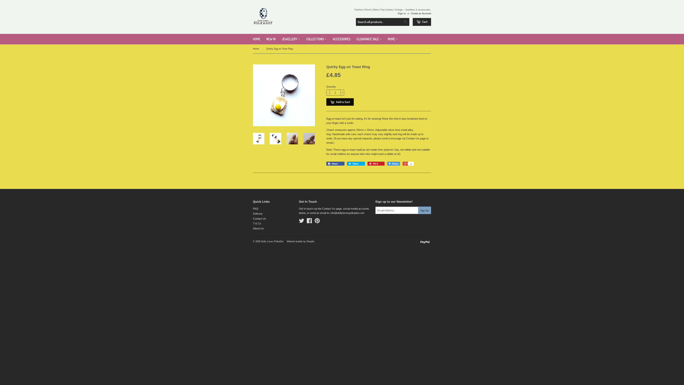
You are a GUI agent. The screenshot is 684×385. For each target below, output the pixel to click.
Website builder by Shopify (300, 241)
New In (271, 39)
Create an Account (421, 13)
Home (256, 39)
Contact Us (259, 218)
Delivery (258, 213)
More (392, 39)
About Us (258, 228)
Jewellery (290, 39)
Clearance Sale (368, 39)
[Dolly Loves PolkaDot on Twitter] (301, 221)
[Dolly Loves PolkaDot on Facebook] (309, 221)
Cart (425, 22)
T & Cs (257, 223)
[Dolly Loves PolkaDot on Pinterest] (317, 221)
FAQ (255, 208)
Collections (315, 39)
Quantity (331, 86)
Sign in (402, 13)
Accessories (341, 39)
